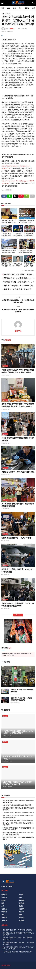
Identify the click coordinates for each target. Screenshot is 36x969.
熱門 (20, 897)
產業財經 (8, 13)
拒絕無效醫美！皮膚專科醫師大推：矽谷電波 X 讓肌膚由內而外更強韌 (18, 278)
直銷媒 (27, 8)
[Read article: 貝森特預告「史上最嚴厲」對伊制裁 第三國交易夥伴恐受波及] (5, 700)
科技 (20, 8)
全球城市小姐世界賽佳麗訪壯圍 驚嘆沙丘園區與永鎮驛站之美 (28, 235)
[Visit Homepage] (18, 3)
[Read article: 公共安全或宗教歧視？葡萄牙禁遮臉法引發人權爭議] (18, 424)
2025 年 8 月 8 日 (7, 735)
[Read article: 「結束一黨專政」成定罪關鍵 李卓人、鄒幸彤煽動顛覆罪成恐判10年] (18, 589)
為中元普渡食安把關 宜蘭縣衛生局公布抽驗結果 (26, 252)
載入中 (18, 615)
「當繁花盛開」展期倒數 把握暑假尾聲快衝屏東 (17, 952)
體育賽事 (21, 920)
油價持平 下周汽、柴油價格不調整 (14, 682)
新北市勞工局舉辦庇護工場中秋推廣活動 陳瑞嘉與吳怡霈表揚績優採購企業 (19, 290)
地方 (2, 906)
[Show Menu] (2, 3)
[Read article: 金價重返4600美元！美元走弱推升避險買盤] (18, 458)
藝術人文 (5, 366)
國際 (14, 8)
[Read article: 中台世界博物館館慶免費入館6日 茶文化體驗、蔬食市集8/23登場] (18, 726)
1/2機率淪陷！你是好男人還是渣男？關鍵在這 (18, 235)
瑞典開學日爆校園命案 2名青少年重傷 (16, 538)
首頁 (2, 13)
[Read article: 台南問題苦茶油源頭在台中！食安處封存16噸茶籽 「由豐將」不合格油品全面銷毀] (18, 356)
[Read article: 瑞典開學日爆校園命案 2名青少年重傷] (18, 524)
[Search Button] (33, 3)
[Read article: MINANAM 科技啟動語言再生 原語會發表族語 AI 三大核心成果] (18, 777)
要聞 (2, 8)
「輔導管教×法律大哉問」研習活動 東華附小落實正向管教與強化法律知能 (9, 221)
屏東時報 (8, 190)
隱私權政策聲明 (5, 965)
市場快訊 (4, 917)
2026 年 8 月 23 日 (6, 375)
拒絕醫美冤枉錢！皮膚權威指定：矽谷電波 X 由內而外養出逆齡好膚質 (18, 282)
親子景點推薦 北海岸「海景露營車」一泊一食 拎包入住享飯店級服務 (9, 252)
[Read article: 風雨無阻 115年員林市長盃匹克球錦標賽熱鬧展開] (5, 691)
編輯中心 (12, 28)
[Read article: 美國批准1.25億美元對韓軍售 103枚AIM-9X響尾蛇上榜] (18, 555)
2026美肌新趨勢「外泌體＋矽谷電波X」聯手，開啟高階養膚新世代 (18, 265)
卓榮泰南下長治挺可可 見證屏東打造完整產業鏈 (17, 930)
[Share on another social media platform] (32, 196)
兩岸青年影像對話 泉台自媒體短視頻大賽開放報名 (18, 820)
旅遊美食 (5, 742)
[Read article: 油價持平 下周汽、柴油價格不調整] (18, 678)
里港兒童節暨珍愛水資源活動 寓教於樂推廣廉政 (6, 235)
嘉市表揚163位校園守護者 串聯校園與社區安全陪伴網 (18, 275)
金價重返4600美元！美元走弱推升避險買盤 (17, 472)
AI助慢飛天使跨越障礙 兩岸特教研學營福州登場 (17, 805)
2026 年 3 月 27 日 (8, 761)
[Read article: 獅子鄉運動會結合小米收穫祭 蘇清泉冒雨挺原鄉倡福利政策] (18, 490)
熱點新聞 (21, 900)
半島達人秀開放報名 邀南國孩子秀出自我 (28, 265)
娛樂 (33, 8)
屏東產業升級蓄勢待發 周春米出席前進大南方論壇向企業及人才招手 (6, 265)
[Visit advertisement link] (18, 631)
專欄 (8, 8)
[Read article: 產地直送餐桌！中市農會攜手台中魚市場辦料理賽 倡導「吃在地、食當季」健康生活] (18, 390)
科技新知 (21, 909)
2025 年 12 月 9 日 (8, 786)
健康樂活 (4, 894)
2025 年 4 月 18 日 (23, 28)
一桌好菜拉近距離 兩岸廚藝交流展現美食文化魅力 (18, 812)
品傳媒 (3, 900)
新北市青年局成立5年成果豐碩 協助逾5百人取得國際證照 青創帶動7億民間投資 (19, 286)
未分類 (21, 894)
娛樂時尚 (4, 912)
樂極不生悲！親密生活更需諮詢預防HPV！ (26, 221)
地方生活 (4, 909)
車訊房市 (21, 917)
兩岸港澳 (4, 897)
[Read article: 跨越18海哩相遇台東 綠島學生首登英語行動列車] (18, 751)
